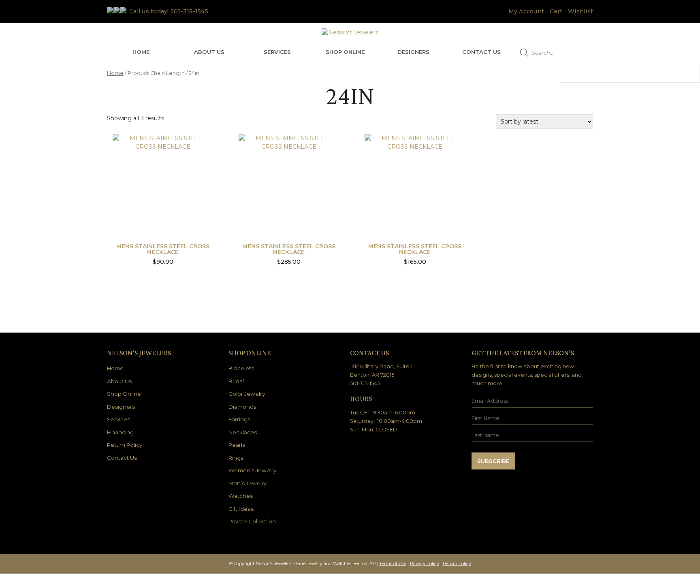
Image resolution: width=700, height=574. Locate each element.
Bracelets (241, 368)
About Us (209, 52)
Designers (413, 52)
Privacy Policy (424, 563)
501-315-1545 (189, 11)
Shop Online (345, 52)
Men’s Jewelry (247, 483)
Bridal (236, 381)
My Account (526, 11)
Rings (235, 458)
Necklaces (242, 432)
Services (277, 52)
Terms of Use (393, 563)
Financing (120, 432)
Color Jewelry (246, 393)
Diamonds (242, 406)
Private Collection (252, 521)
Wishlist (580, 11)
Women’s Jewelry (252, 470)
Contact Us (481, 52)
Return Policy (124, 445)
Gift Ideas (241, 509)
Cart (556, 11)
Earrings (239, 419)
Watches (240, 496)
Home (140, 52)
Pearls (236, 445)
